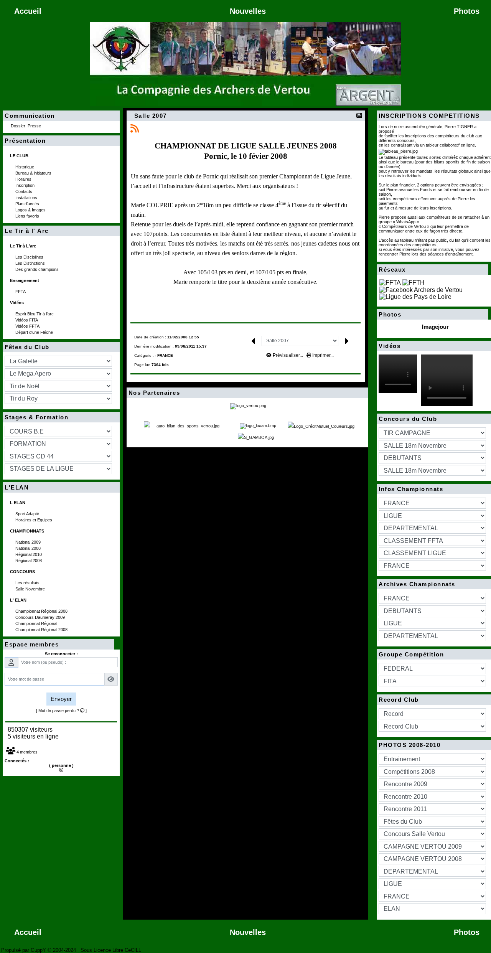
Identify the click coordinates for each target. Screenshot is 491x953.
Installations (26, 197)
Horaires (24, 179)
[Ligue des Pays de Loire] (415, 296)
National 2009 (28, 542)
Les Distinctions (30, 263)
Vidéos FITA (27, 320)
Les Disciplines (29, 257)
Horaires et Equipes (34, 520)
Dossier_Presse (26, 126)
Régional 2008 (29, 560)
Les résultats (28, 582)
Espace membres (57, 644)
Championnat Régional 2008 (42, 611)
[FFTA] (390, 282)
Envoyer (61, 699)
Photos (431, 314)
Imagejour (435, 326)
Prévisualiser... (288, 355)
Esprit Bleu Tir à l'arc (35, 314)
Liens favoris (27, 216)
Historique (25, 167)
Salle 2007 (150, 115)
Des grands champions (37, 269)
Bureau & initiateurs (34, 173)
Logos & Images (31, 210)
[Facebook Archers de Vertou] (421, 289)
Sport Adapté (27, 513)
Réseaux (431, 269)
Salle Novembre (30, 589)
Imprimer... (322, 355)
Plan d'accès (27, 203)
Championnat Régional (36, 623)
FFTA (21, 291)
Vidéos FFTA (28, 326)
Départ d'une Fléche (34, 332)
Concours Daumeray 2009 (40, 617)
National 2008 (28, 548)
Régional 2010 (29, 554)
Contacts (24, 191)
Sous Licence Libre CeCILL (112, 950)
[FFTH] (413, 282)
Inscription (25, 185)
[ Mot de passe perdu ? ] (61, 710)
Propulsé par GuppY (24, 950)
